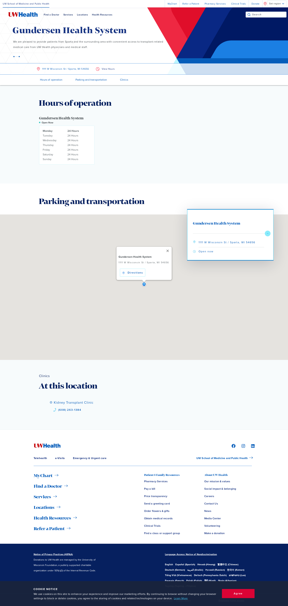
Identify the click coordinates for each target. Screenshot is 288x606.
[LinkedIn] (251, 445)
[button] (144, 284)
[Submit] (249, 14)
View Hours (108, 69)
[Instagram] (243, 445)
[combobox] (269, 14)
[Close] (167, 251)
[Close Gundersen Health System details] (268, 233)
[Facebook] (233, 445)
